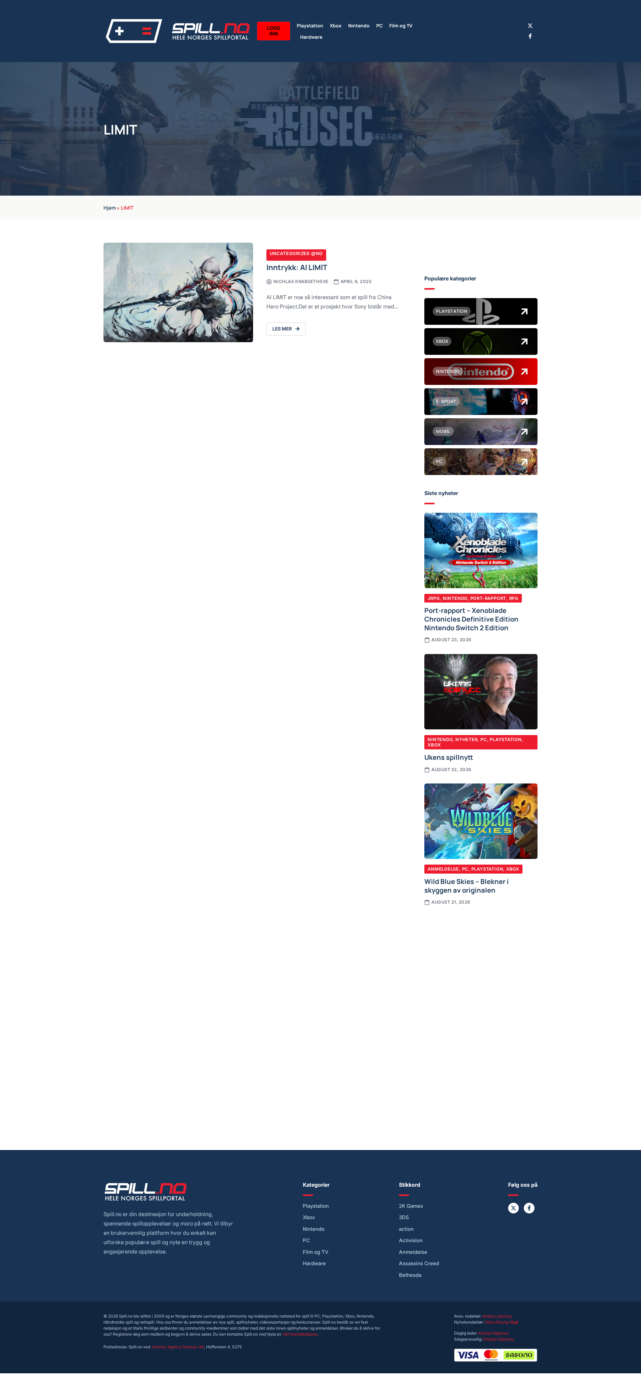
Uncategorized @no (296, 253)
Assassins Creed (419, 1263)
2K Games (411, 1206)
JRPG (434, 598)
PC (379, 25)
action (406, 1229)
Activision (411, 1240)
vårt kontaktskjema (299, 1334)
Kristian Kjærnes (493, 1333)
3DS (404, 1217)
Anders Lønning (496, 1316)
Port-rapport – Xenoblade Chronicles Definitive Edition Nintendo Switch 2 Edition (471, 618)
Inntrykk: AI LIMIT (296, 266)
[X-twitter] (530, 25)
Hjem (109, 207)
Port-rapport (488, 598)
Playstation (310, 25)
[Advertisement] (481, 966)
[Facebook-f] (530, 36)
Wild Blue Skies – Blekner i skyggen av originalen (466, 885)
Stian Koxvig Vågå (501, 1322)
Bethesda (410, 1275)
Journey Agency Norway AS (177, 1347)
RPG (513, 598)
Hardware (311, 36)
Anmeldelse (443, 869)
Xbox (336, 25)
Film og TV (400, 25)
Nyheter (466, 739)
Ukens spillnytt (448, 757)
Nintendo (359, 25)
